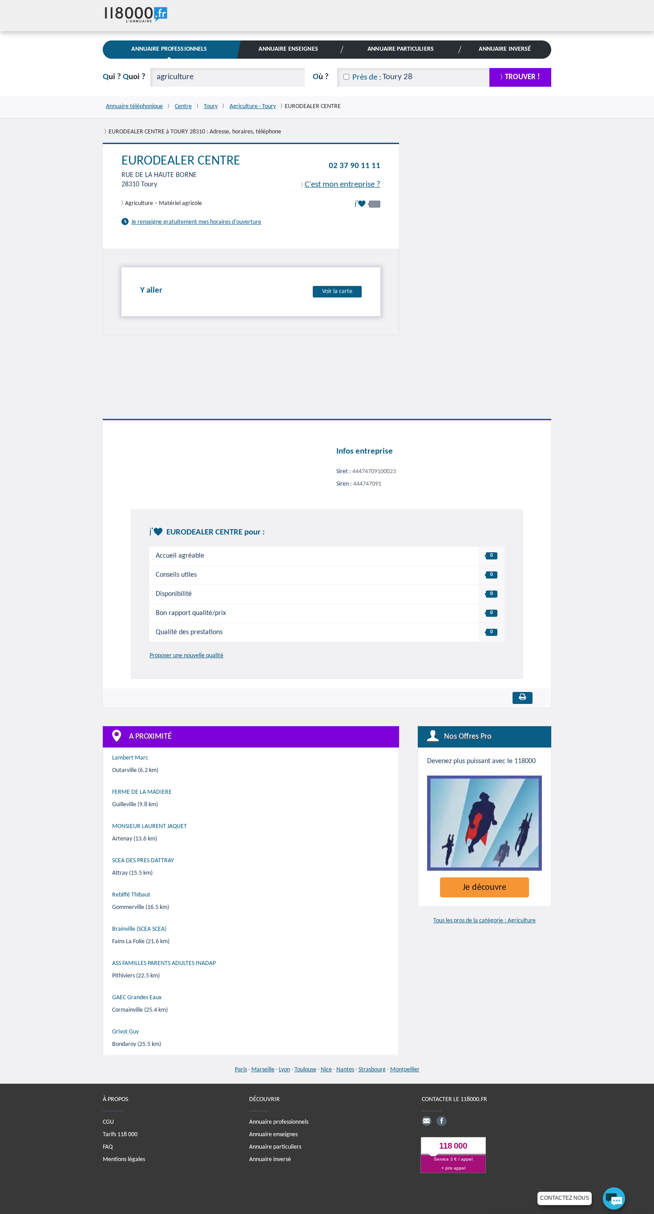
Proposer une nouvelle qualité (186, 655)
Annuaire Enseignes (288, 49)
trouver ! (522, 77)
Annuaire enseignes (273, 1134)
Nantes (345, 1069)
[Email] (427, 1121)
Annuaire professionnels (278, 1122)
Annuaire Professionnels (169, 49)
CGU (108, 1122)
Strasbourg (372, 1069)
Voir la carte (337, 291)
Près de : (366, 77)
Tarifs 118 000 (120, 1134)
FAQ (108, 1147)
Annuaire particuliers (275, 1147)
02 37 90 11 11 (354, 166)
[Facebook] (441, 1121)
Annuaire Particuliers (400, 49)
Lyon (284, 1069)
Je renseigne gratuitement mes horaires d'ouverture (196, 222)
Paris (241, 1069)
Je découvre (484, 887)
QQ (124, 77)
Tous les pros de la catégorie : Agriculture (484, 920)
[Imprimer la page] (523, 698)
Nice (326, 1069)
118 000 (453, 1145)
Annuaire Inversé (505, 49)
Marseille (263, 1069)
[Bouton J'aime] (367, 204)
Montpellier (405, 1069)
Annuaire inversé (270, 1159)
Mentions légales (124, 1159)
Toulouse (305, 1069)
